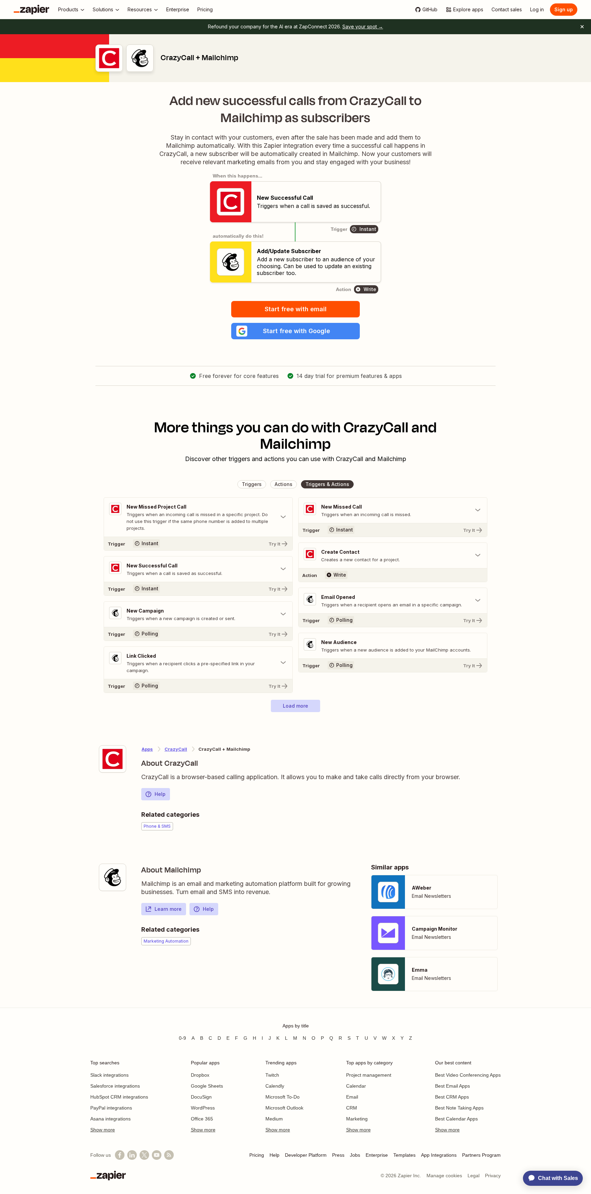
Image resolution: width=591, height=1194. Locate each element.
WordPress (203, 1108)
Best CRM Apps (452, 1097)
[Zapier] (31, 9)
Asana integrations (110, 1118)
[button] (295, 331)
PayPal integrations (111, 1108)
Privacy (493, 1175)
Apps (147, 749)
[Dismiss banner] (582, 26)
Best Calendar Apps (456, 1118)
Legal (474, 1175)
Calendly (274, 1086)
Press (338, 1155)
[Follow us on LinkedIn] (132, 1155)
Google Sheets (207, 1086)
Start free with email (296, 309)
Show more (102, 1129)
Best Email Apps (452, 1086)
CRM (351, 1108)
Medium (274, 1118)
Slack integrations (109, 1075)
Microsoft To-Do (282, 1097)
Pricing (256, 1155)
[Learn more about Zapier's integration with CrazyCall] (112, 759)
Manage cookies (444, 1175)
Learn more (168, 909)
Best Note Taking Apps (459, 1108)
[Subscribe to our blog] (169, 1155)
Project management (368, 1075)
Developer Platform (306, 1155)
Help (160, 794)
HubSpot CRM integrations (119, 1097)
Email (352, 1097)
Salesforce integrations (115, 1086)
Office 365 (202, 1118)
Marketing (357, 1118)
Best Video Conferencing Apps (468, 1075)
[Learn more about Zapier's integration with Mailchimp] (112, 877)
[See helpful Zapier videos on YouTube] (156, 1155)
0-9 (182, 1038)
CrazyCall (176, 749)
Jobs (355, 1155)
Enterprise (377, 1155)
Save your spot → (362, 26)
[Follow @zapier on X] (144, 1155)
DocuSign (201, 1097)
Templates (404, 1155)
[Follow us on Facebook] (119, 1155)
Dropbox (200, 1075)
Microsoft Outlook (284, 1108)
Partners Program (481, 1155)
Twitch (272, 1075)
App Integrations (439, 1155)
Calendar (356, 1086)
